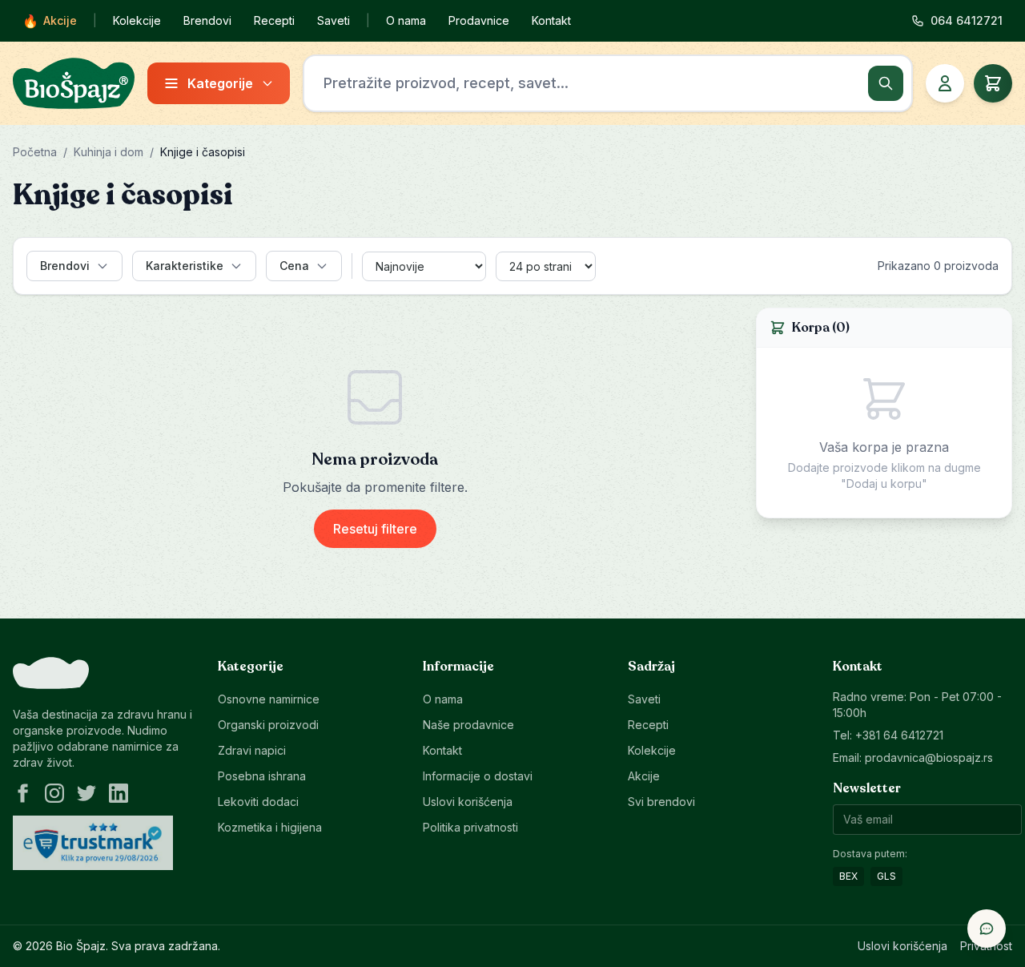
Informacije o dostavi (478, 776)
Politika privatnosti (470, 827)
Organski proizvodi (268, 724)
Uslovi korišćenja (467, 801)
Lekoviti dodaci (258, 801)
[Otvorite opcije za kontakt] (986, 928)
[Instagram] (54, 793)
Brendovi (207, 20)
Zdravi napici (252, 750)
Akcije (49, 21)
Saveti (333, 20)
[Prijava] (945, 83)
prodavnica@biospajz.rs (929, 757)
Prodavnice (478, 20)
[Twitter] (86, 793)
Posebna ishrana (262, 776)
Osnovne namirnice (269, 699)
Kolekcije (137, 20)
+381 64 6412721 (899, 735)
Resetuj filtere (375, 529)
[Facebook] (22, 793)
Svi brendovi (661, 801)
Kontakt (551, 20)
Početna (35, 152)
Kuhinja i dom (108, 152)
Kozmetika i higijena (270, 827)
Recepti (274, 20)
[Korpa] (993, 83)
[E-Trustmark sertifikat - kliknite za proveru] (93, 843)
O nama (406, 20)
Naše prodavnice (468, 724)
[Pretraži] (885, 83)
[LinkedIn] (118, 793)
